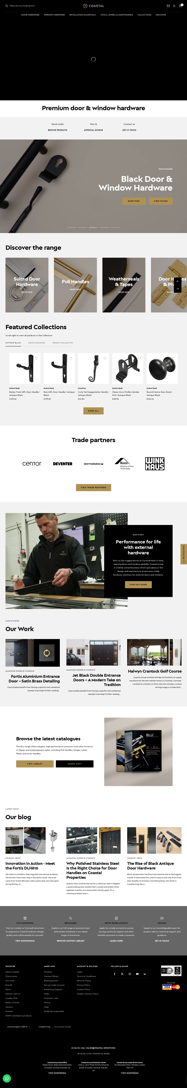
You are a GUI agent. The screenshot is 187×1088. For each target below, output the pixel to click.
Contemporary (37, 750)
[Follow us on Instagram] (129, 974)
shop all (93, 411)
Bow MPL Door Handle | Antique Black (59, 393)
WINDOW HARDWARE (54, 15)
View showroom (57, 1073)
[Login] (174, 6)
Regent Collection (63, 343)
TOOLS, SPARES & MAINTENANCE (116, 15)
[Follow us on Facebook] (114, 974)
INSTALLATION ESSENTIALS (82, 15)
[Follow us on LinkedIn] (145, 974)
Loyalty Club (11, 998)
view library (35, 764)
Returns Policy (84, 980)
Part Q (47, 1002)
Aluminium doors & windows (19, 671)
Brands (8, 985)
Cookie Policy (83, 989)
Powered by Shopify (62, 1027)
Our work (10, 980)
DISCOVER (161, 15)
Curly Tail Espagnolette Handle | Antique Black (93, 393)
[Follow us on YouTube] (137, 974)
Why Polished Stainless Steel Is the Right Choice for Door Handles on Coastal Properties (92, 870)
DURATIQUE (14, 388)
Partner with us (12, 994)
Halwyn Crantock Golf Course (155, 671)
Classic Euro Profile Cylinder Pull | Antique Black (125, 393)
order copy (75, 764)
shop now (26, 201)
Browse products (57, 130)
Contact (9, 1011)
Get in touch (129, 130)
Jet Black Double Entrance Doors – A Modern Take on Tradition (96, 680)
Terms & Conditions (86, 976)
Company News (12, 858)
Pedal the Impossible (54, 1011)
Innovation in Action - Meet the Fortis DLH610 (30, 865)
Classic (21, 750)
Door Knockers (36, 343)
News (8, 989)
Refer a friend (12, 1002)
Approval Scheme (93, 130)
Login (79, 972)
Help (46, 1007)
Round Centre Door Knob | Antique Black (159, 393)
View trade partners (93, 487)
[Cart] (180, 6)
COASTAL (82, 388)
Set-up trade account (54, 985)
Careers (9, 1007)
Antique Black (13, 343)
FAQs (46, 994)
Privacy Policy (83, 985)
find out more (138, 585)
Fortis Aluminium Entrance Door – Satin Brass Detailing (34, 678)
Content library (51, 976)
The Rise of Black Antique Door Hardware (150, 865)
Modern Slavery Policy (87, 994)
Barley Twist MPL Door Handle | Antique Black (24, 393)
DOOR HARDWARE (30, 15)
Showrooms (11, 976)
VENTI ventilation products (18, 1015)
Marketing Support (53, 989)
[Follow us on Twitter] (122, 974)
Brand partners (51, 980)
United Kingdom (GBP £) (17, 1027)
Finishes (48, 972)
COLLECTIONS (144, 15)
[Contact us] (168, 6)
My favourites (183, 552)
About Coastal (12, 972)
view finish (53, 201)
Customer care (51, 998)
